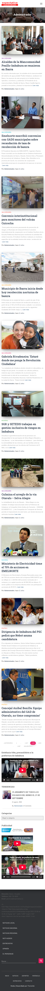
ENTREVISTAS (17, 981)
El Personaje (8, 954)
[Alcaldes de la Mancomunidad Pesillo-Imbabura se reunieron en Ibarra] (22, 40)
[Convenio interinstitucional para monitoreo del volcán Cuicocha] (22, 192)
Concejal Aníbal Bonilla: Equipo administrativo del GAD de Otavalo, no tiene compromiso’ (22, 711)
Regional (5, 420)
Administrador (18, 806)
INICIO (7, 976)
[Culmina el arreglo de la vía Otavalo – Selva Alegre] (22, 473)
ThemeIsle (31, 986)
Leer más (36, 85)
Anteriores (8, 743)
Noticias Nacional (10, 928)
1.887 (19, 746)
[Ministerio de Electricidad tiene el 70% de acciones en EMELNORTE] (22, 540)
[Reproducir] (4, 780)
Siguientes (27, 746)
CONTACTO (28, 981)
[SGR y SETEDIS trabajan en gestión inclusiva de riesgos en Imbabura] (22, 403)
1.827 (26, 743)
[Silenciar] (37, 780)
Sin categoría (6, 58)
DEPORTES (25, 976)
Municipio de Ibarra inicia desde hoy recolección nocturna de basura (22, 292)
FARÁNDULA (36, 976)
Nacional (5, 560)
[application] (22, 770)
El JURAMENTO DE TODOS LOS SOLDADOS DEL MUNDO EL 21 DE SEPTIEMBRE (26, 795)
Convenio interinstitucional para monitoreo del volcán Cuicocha (19, 219)
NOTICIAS (15, 976)
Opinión (6, 948)
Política (4, 628)
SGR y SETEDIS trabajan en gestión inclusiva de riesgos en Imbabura (21, 427)
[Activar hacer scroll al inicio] (41, 986)
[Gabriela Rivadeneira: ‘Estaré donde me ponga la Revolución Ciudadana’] (22, 335)
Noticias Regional (10, 933)
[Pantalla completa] (41, 780)
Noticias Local (9, 923)
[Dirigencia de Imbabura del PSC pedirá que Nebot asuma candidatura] (22, 611)
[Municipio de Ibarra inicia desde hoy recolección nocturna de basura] (22, 267)
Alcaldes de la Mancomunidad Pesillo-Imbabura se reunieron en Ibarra (21, 65)
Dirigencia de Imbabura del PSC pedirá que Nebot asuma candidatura (22, 635)
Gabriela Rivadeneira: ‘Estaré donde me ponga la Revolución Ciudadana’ (21, 360)
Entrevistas (8, 943)
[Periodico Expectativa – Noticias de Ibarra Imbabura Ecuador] (11, 3)
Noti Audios (7, 938)
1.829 (39, 743)
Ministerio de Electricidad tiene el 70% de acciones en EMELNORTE (22, 567)
